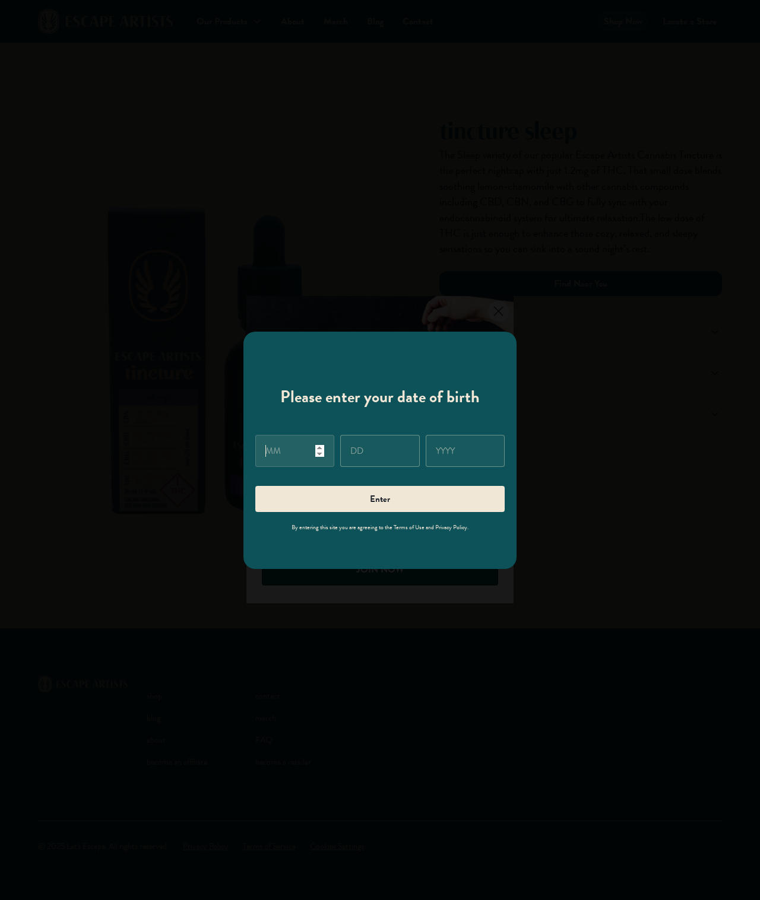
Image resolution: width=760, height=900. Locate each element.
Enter (380, 498)
